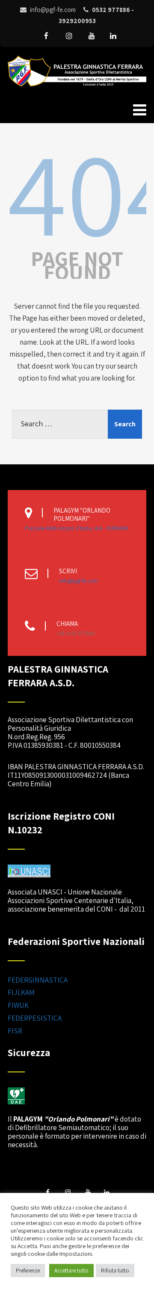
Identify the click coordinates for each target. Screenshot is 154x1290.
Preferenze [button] (28, 1270)
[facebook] (46, 36)
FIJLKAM (21, 992)
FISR (15, 1031)
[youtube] (91, 36)
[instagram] (69, 36)
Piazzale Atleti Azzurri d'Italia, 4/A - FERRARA (76, 528)
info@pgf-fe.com (78, 580)
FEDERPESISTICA (35, 1018)
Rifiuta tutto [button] (115, 1270)
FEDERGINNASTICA (38, 980)
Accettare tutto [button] (71, 1270)
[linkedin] (113, 36)
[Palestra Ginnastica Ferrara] (77, 88)
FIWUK (18, 1005)
